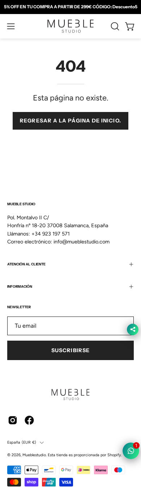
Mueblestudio (34, 455)
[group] (70, 7)
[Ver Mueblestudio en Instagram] (12, 420)
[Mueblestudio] (70, 26)
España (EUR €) (21, 442)
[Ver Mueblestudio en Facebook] (29, 420)
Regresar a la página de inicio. (70, 120)
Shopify (114, 455)
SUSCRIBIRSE (70, 350)
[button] (114, 26)
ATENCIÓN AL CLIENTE (26, 264)
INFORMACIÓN (19, 286)
